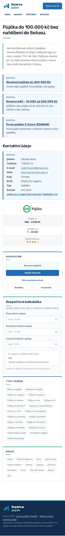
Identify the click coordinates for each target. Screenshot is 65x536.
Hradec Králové (14, 464)
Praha (10, 459)
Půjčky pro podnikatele (35, 411)
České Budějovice (24, 459)
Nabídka (19, 287)
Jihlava (51, 470)
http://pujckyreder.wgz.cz (34, 172)
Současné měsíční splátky (18, 338)
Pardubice (12, 470)
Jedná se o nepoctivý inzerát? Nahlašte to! (32, 194)
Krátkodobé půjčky (16, 438)
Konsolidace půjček (38, 433)
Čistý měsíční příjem (16, 313)
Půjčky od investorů (16, 405)
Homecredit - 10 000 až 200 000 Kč (32, 101)
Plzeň (23, 470)
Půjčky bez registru (16, 394)
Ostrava (39, 464)
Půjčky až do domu (37, 427)
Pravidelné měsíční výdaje (19, 326)
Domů (7, 14)
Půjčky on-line (34, 400)
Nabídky (18, 14)
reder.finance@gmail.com (34, 168)
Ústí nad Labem (37, 470)
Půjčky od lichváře (37, 416)
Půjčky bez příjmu (37, 394)
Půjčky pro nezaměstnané (40, 405)
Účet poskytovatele (32, 280)
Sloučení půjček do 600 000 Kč (28, 82)
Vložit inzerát (32, 273)
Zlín (9, 475)
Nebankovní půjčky (34, 389)
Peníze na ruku (14, 411)
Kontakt (33, 516)
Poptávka (46, 287)
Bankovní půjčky (15, 389)
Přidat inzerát (52, 6)
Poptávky (31, 14)
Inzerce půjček (22, 516)
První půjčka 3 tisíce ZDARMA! (27, 124)
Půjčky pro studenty (16, 416)
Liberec (29, 464)
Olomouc (52, 464)
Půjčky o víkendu (15, 422)
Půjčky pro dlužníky (16, 427)
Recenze (44, 14)
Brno (39, 459)
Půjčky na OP (50, 400)
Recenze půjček (32, 265)
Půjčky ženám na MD (17, 433)
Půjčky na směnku (15, 400)
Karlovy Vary (50, 459)
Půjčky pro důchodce (36, 422)
